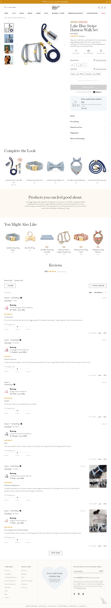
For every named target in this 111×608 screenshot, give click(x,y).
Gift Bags (23, 574)
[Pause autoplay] (107, 1)
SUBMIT (101, 571)
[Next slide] (110, 2)
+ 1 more (103, 486)
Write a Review (100, 286)
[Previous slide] (9, 22)
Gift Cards (24, 571)
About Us (7, 571)
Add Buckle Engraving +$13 (88, 81)
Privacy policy (52, 606)
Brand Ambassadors (10, 581)
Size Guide (24, 584)
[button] (105, 7)
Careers (7, 598)
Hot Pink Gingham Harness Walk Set (21, 308)
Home (5, 17)
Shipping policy (73, 606)
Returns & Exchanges (27, 581)
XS (72, 65)
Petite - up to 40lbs (77, 74)
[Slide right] (108, 171)
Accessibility (82, 606)
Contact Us (24, 587)
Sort (90, 292)
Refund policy (43, 606)
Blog (6, 594)
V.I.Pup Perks (11, 7)
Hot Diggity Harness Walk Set (19, 351)
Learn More (84, 108)
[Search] (99, 7)
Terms (84, 588)
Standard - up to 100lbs (93, 74)
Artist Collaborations (10, 584)
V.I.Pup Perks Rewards (11, 577)
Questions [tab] (18, 281)
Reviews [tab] (8, 281)
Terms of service (62, 606)
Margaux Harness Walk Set (18, 392)
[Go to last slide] (1, 2)
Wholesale (7, 587)
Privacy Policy (79, 588)
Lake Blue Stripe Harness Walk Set (20, 435)
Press (6, 591)
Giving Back (8, 574)
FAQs (22, 577)
